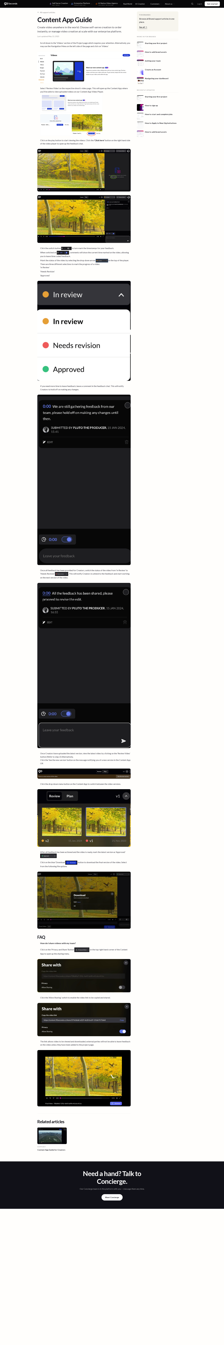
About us (168, 4)
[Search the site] (192, 4)
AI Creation (140, 4)
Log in (199, 4)
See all (142, 27)
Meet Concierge (112, 1197)
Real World (127, 4)
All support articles (47, 12)
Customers (154, 4)
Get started (212, 4)
